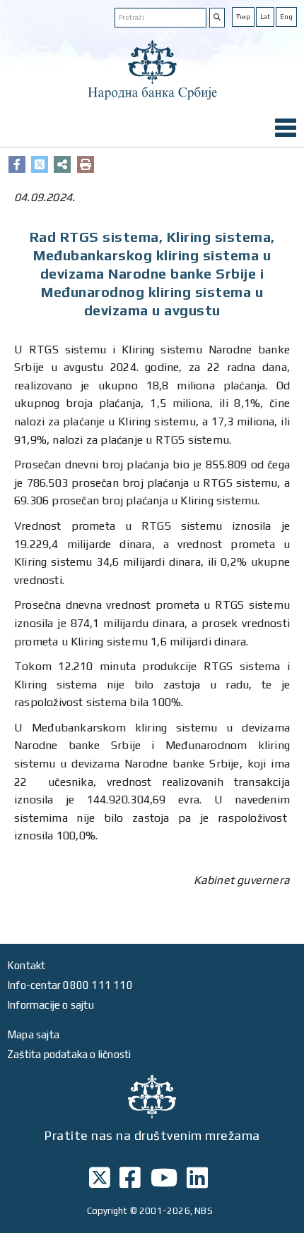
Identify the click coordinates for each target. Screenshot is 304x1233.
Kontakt (26, 965)
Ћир (243, 16)
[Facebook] (16, 164)
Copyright (107, 1210)
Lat (265, 16)
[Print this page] (85, 164)
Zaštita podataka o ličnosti (69, 1054)
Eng (286, 16)
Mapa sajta (33, 1034)
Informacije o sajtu (50, 1005)
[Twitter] (39, 164)
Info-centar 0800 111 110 (70, 985)
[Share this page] (62, 164)
